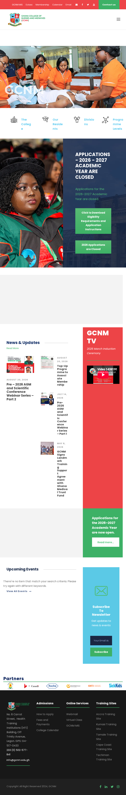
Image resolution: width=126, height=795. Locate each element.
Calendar (57, 4)
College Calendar (47, 730)
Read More (13, 348)
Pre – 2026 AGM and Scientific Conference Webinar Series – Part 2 (20, 392)
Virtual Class (74, 720)
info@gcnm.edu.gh (18, 760)
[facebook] (82, 4)
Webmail (72, 714)
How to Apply (45, 714)
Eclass (29, 4)
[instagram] (118, 786)
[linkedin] (106, 786)
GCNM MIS (17, 4)
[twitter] (88, 4)
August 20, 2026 (17, 379)
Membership (42, 4)
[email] (76, 4)
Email (68, 4)
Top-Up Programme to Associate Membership (62, 375)
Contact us (109, 4)
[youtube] (94, 4)
